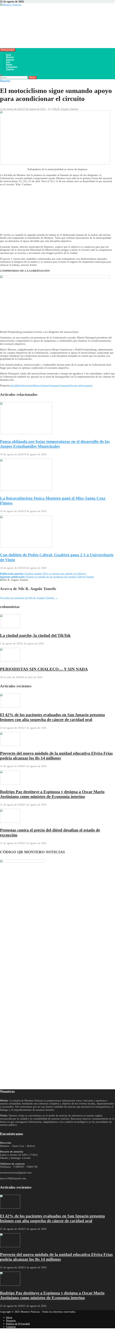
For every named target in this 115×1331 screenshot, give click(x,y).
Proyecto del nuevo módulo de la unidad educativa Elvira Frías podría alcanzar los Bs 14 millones (56, 755)
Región (9, 64)
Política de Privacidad (18, 1323)
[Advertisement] (57, 27)
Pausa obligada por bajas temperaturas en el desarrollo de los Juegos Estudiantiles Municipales (55, 444)
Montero (10, 57)
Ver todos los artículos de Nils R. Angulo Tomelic (29, 597)
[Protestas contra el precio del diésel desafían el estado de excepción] (10, 821)
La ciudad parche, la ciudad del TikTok (35, 635)
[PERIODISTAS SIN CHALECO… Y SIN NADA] (10, 660)
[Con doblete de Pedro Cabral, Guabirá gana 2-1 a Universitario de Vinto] (26, 546)
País (8, 62)
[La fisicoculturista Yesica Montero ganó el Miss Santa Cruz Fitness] (26, 489)
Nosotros (10, 69)
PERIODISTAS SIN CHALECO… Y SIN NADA (44, 669)
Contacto (11, 1326)
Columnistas (11, 67)
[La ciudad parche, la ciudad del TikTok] (10, 627)
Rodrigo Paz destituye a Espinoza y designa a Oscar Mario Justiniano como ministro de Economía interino (52, 794)
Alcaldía (14, 385)
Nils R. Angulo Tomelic (65, 108)
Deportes (10, 60)
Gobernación (26, 385)
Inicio (8, 55)
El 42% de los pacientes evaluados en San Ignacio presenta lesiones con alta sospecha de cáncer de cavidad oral (52, 717)
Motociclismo (40, 385)
